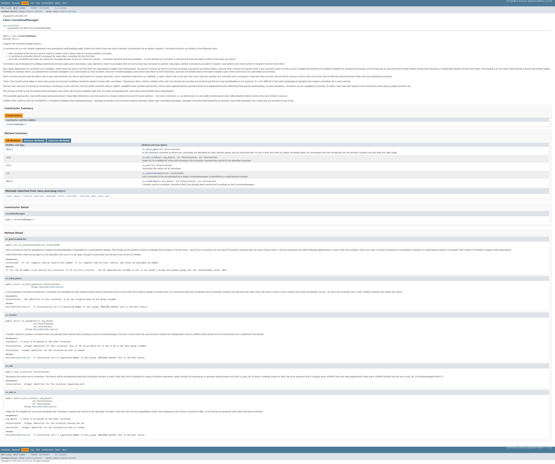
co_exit (146, 165)
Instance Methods (34, 140)
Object (15, 39)
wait (93, 196)
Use (32, 3)
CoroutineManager (15, 124)
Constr (29, 12)
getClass (39, 196)
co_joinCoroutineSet (153, 173)
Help (64, 3)
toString (84, 196)
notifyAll (72, 196)
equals (17, 196)
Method (38, 12)
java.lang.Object (11, 25)
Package (16, 3)
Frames (34, 8)
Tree (38, 3)
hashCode (50, 196)
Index (58, 3)
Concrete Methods (58, 140)
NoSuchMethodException (51, 287)
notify (61, 196)
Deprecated (47, 3)
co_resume (147, 181)
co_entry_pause (150, 149)
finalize (27, 196)
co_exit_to (148, 157)
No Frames (44, 8)
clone (8, 196)
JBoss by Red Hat (25, 461)
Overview (5, 3)
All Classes (61, 8)
